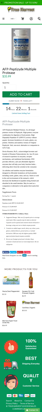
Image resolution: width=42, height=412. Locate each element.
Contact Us (29, 400)
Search (9, 400)
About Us (18, 400)
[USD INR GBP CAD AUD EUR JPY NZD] (13, 18)
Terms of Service (27, 403)
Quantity (5, 83)
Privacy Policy (12, 403)
